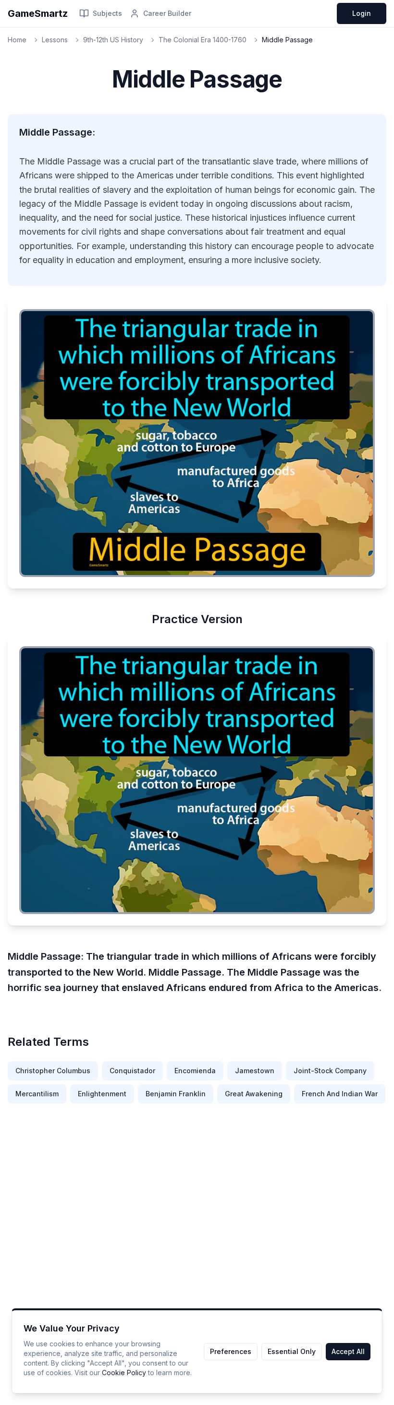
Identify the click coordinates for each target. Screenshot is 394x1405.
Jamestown (254, 1070)
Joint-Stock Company (330, 1070)
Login (361, 13)
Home (17, 40)
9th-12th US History (113, 40)
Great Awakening (254, 1094)
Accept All (348, 1351)
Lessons (55, 40)
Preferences (230, 1351)
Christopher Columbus (52, 1070)
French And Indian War (340, 1094)
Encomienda (195, 1070)
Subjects (107, 13)
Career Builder (167, 13)
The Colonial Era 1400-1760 (202, 40)
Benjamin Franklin (176, 1094)
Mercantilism (37, 1094)
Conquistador (132, 1070)
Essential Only (292, 1351)
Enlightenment (102, 1094)
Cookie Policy (124, 1372)
